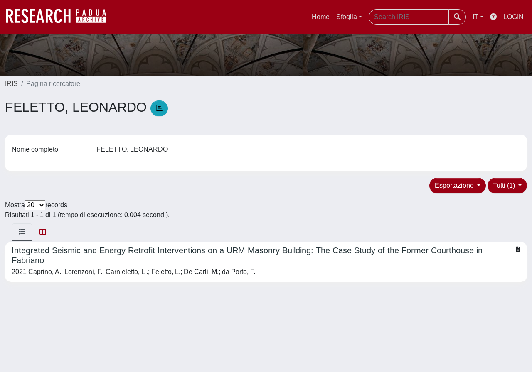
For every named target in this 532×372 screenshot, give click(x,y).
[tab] (22, 232)
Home (321, 16)
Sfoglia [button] (346, 16)
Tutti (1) (505, 185)
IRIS (11, 83)
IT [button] (475, 16)
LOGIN (513, 16)
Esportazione (455, 185)
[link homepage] (60, 17)
